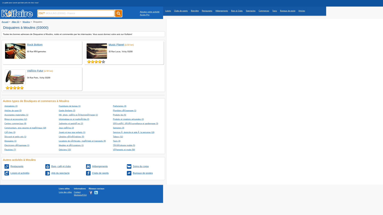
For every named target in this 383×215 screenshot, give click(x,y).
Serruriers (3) (118, 128)
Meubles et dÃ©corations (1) (71, 145)
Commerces (264, 11)
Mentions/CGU (80, 195)
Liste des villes (65, 192)
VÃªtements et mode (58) (124, 150)
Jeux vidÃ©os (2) (66, 128)
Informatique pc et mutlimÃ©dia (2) (74, 119)
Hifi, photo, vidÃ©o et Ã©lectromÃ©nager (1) (78, 115)
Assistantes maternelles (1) (16, 115)
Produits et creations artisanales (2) (128, 119)
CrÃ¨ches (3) (9, 132)
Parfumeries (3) (119, 106)
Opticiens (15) (65, 150)
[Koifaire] (17, 16)
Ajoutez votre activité (149, 12)
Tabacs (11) (118, 137)
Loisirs (168, 11)
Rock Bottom (34, 44)
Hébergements (221, 11)
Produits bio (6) (119, 115)
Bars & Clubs (237, 11)
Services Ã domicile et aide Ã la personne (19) (133, 132)
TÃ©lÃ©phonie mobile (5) (124, 145)
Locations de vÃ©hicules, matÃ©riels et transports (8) (82, 141)
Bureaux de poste (287, 11)
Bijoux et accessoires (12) (15, 119)
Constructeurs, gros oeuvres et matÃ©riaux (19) (25, 128)
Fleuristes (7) (10, 150)
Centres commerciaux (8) (15, 123)
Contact (77, 192)
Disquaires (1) (10, 141)
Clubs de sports (181, 11)
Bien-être (195, 11)
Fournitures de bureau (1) (69, 106)
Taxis (274, 11)
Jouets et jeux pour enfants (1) (72, 132)
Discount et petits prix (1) (15, 137)
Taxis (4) (116, 141)
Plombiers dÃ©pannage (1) (124, 110)
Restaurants (207, 11)
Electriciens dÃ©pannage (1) (16, 145)
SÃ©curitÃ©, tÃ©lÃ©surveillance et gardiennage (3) (135, 123)
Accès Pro (144, 15)
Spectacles (251, 11)
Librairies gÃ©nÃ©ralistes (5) (71, 137)
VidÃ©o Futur (35, 70)
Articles (301, 11)
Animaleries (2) (11, 106)
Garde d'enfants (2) (67, 110)
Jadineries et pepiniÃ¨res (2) (71, 123)
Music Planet (116, 44)
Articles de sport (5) (13, 110)
